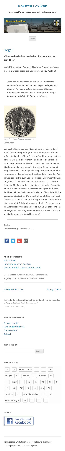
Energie (8, 375)
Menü (33, 38)
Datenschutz (27, 446)
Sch (42, 388)
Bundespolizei (25, 369)
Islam (14, 381)
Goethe (42, 375)
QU (21, 388)
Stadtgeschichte (37, 278)
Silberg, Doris (54, 289)
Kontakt (7, 446)
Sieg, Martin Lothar (14, 289)
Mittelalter (24, 278)
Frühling (25, 375)
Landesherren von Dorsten (17, 263)
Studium (9, 394)
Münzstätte (9, 260)
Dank (35, 446)
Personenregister (11, 323)
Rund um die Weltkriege (14, 327)
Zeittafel (7, 334)
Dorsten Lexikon (32, 6)
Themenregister (10, 330)
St (49, 388)
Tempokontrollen (31, 394)
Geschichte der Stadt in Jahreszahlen (22, 267)
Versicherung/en (12, 400)
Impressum (15, 446)
